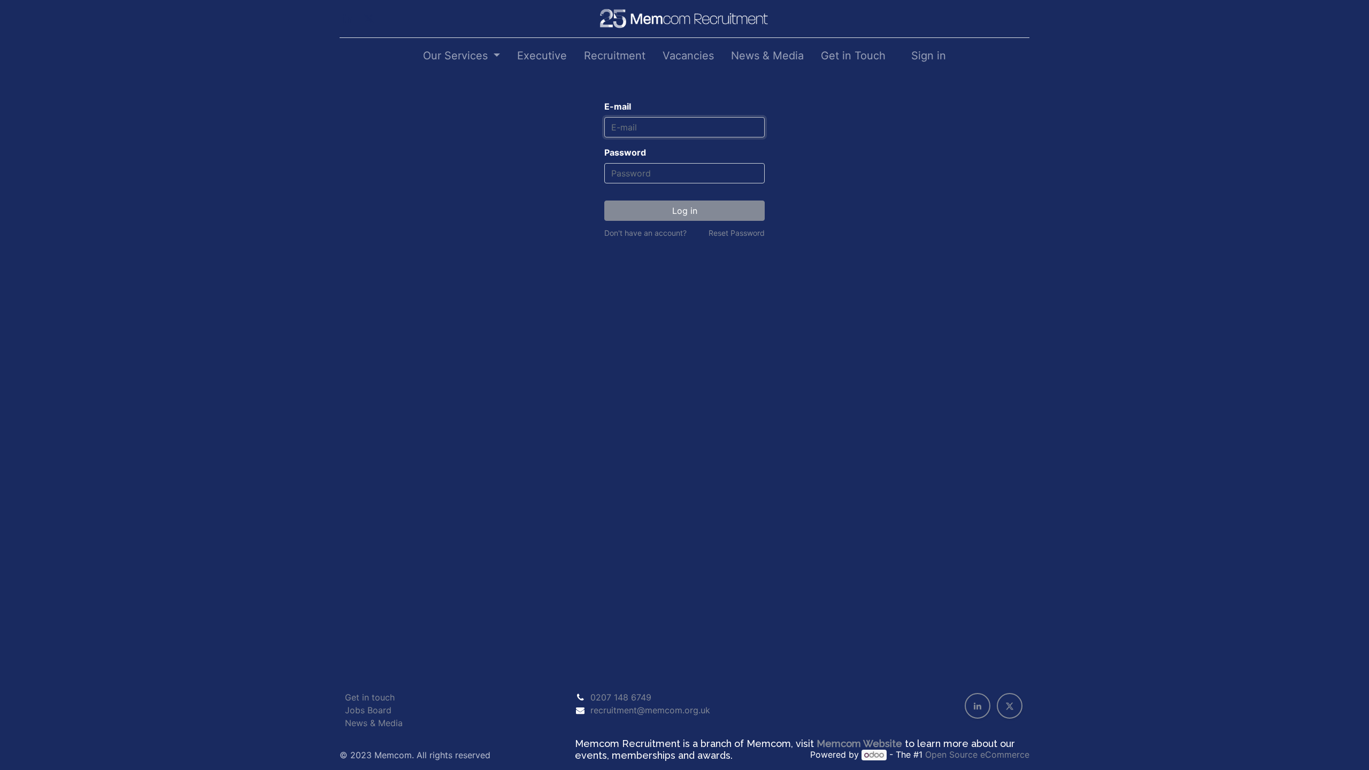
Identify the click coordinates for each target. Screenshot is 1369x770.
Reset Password (737, 232)
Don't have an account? (645, 232)
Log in (684, 210)
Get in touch (370, 697)
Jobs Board (368, 710)
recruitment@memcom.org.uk (650, 710)
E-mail (617, 106)
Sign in (928, 55)
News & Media (374, 723)
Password (625, 152)
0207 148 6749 (620, 697)
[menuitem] (542, 55)
